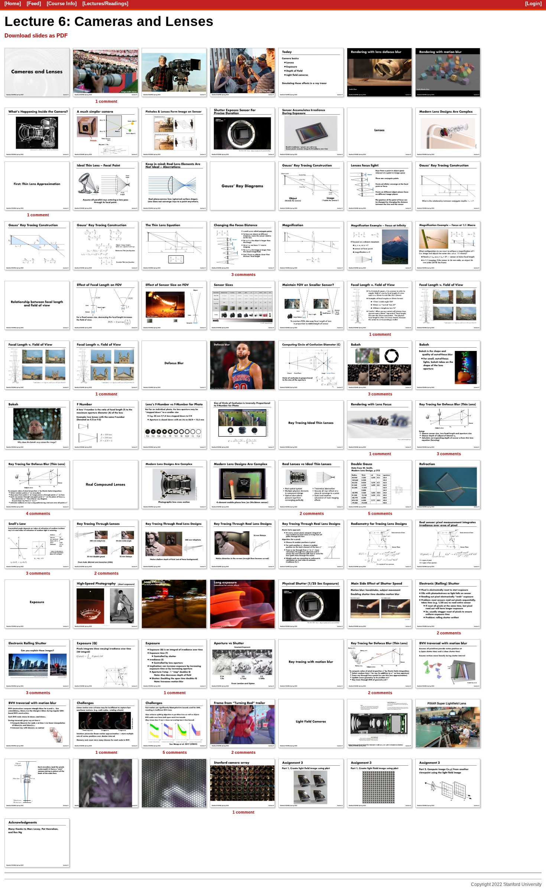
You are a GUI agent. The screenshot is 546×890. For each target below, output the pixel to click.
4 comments (38, 513)
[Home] (12, 3)
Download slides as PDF (36, 36)
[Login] (533, 3)
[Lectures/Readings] (105, 3)
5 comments (380, 513)
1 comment (106, 101)
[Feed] (34, 3)
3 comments (243, 274)
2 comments (312, 513)
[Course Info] (62, 3)
